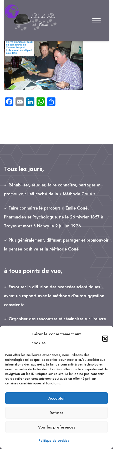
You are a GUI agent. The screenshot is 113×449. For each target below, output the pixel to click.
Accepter (56, 398)
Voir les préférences (56, 427)
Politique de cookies (54, 440)
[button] (105, 338)
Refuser (56, 413)
